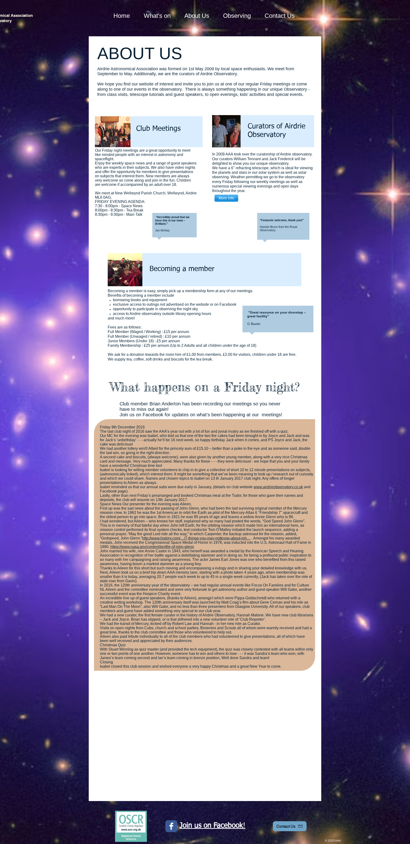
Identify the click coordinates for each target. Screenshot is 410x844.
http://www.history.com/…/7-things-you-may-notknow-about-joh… (196, 538)
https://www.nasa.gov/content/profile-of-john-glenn (152, 547)
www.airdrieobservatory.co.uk (278, 487)
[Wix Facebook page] (171, 826)
